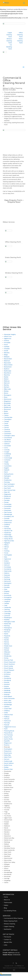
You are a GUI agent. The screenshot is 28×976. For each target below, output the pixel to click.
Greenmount (8, 520)
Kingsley (6, 591)
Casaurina (7, 431)
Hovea (6, 553)
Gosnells (6, 518)
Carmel (6, 427)
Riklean (19, 965)
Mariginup (7, 629)
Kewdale (7, 587)
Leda (5, 605)
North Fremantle (9, 698)
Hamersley (7, 528)
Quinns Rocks (8, 739)
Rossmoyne (8, 753)
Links (5, 945)
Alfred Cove (7, 336)
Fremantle (7, 508)
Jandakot (7, 563)
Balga (6, 354)
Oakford (6, 706)
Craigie (6, 462)
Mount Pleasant (9, 670)
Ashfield (6, 346)
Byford (6, 413)
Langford (7, 601)
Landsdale (7, 599)
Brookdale (7, 403)
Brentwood (7, 399)
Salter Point (7, 757)
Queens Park (8, 737)
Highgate (7, 543)
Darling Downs (8, 474)
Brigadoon (7, 401)
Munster (6, 682)
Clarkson (7, 443)
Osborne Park (8, 714)
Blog (5, 908)
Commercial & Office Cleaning (13, 918)
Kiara (5, 589)
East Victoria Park (9, 490)
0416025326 (16, 954)
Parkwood (7, 720)
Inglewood (7, 559)
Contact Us (7, 939)
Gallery (6, 905)
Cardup (6, 421)
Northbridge (8, 704)
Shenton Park (8, 769)
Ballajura (6, 356)
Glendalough (8, 514)
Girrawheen (7, 510)
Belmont (7, 383)
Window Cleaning (9, 924)
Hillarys (6, 545)
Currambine (7, 466)
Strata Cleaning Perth (20, 41)
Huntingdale (8, 555)
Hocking (6, 551)
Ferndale (7, 500)
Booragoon (7, 395)
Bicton (6, 393)
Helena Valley (8, 536)
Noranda (6, 694)
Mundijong (7, 680)
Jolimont (7, 565)
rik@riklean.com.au (14, 952)
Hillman (6, 547)
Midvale (6, 650)
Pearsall (6, 725)
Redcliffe (7, 741)
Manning (7, 625)
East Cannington (9, 484)
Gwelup (6, 526)
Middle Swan (8, 646)
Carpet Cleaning (9, 926)
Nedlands (7, 688)
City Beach (7, 439)
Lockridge (7, 613)
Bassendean (8, 359)
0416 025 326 (13, 54)
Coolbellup (7, 454)
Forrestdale (7, 504)
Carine (6, 423)
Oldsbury (7, 710)
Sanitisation (7, 929)
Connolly (7, 450)
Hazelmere (7, 532)
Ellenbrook (7, 496)
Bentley (6, 385)
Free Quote (7, 937)
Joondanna (7, 569)
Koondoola (7, 595)
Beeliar (6, 377)
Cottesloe (7, 460)
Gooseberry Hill (9, 516)
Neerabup (7, 690)
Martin (6, 634)
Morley (6, 658)
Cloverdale (7, 445)
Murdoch (7, 684)
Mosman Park (8, 660)
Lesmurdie (7, 611)
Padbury (6, 716)
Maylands (7, 636)
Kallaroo (6, 573)
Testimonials (8, 902)
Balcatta (6, 352)
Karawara (7, 575)
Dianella (6, 478)
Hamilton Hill (8, 530)
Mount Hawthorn (9, 664)
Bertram (6, 387)
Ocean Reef (7, 708)
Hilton (6, 549)
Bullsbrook (7, 407)
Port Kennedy (8, 735)
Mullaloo (6, 676)
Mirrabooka (7, 656)
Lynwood (7, 615)
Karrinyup (7, 579)
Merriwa (6, 644)
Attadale (7, 348)
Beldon (6, 379)
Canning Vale (8, 417)
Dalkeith (6, 470)
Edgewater (7, 494)
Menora (6, 642)
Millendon (7, 652)
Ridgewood (7, 743)
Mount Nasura (8, 668)
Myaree (6, 686)
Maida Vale (7, 623)
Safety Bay (7, 755)
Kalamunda (7, 571)
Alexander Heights (10, 334)
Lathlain (6, 603)
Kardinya (7, 577)
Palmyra (6, 718)
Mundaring (7, 678)
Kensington (7, 583)
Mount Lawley (8, 666)
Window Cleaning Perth (9, 41)
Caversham (7, 433)
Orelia (6, 712)
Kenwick (6, 585)
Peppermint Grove (10, 727)
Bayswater (7, 363)
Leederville (7, 607)
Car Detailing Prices (10, 910)
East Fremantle (9, 486)
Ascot (6, 344)
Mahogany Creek (9, 621)
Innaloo (6, 561)
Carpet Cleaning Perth (9, 34)
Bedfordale (7, 371)
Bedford (6, 369)
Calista (6, 415)
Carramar (7, 429)
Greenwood (7, 522)
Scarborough (8, 761)
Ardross (6, 340)
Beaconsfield (8, 365)
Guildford (7, 524)
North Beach (8, 696)
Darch (6, 472)
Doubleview (8, 480)
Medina (6, 638)
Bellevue (6, 381)
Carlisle (6, 425)
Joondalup (7, 567)
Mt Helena (7, 672)
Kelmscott (7, 581)
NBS (14, 970)
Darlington (7, 476)
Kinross (6, 593)
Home (6, 897)
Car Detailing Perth (9, 47)
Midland (6, 648)
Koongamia (8, 597)
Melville (6, 640)
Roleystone (7, 751)
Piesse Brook (8, 733)
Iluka (5, 557)
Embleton (7, 498)
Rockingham (8, 749)
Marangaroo (8, 627)
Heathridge (7, 534)
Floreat (6, 502)
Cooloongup (8, 458)
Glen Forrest (8, 512)
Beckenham (8, 367)
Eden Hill (7, 492)
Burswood (7, 409)
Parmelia (7, 723)
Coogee (6, 452)
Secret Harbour (9, 763)
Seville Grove (8, 765)
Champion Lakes (9, 435)
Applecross (7, 338)
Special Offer (8, 942)
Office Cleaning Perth (20, 34)
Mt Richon (7, 674)
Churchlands (8, 437)
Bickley (6, 391)
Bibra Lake (7, 389)
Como (6, 447)
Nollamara (7, 692)
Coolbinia (7, 456)
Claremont (7, 441)
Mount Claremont (9, 662)
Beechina (7, 375)
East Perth (7, 488)
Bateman (7, 361)
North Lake (7, 700)
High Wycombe (9, 541)
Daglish (6, 468)
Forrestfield (7, 506)
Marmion (7, 632)
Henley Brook (8, 538)
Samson (6, 759)
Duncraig (7, 482)
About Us (7, 899)
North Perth (8, 702)
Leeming (7, 609)
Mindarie (7, 654)
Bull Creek (7, 405)
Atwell (6, 350)
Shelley (6, 767)
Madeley (6, 619)
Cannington (7, 419)
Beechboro (7, 373)
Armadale (7, 342)
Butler (6, 411)
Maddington (8, 617)
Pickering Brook (9, 731)
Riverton (6, 745)
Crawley (6, 464)
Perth (6, 729)
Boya (5, 397)
